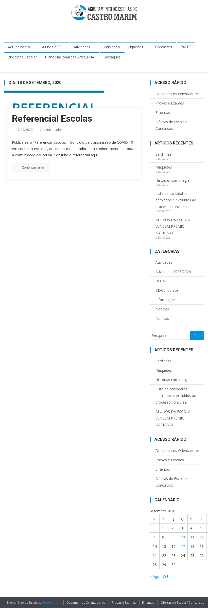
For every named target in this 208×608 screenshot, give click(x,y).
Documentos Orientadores (177, 93)
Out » (166, 576)
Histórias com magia (172, 180)
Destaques (112, 57)
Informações (166, 299)
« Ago (154, 576)
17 (183, 546)
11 (192, 537)
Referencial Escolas (52, 118)
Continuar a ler (33, 167)
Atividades (82, 47)
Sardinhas (163, 154)
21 (155, 555)
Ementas (162, 112)
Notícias (162, 309)
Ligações (135, 47)
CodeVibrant (51, 602)
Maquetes (163, 167)
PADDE (186, 47)
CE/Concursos (167, 290)
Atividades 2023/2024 (173, 271)
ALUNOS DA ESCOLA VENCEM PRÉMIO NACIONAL (172, 226)
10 (183, 537)
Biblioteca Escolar (22, 57)
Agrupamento (19, 47)
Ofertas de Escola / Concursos (171, 125)
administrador (51, 129)
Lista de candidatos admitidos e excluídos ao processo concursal (175, 200)
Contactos (163, 47)
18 (192, 546)
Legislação (111, 47)
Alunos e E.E (52, 47)
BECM (160, 281)
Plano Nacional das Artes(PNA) (70, 57)
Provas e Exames (169, 103)
